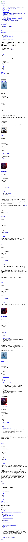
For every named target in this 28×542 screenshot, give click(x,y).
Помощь (5, 526)
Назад (2, 51)
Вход (2, 30)
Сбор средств (6, 20)
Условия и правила (7, 524)
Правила (5, 5)
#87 (4, 335)
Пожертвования (7, 19)
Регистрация (3, 32)
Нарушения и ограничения (9, 7)
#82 (4, 158)
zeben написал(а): (7, 112)
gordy (10, 48)
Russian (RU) (6, 520)
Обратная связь (6, 522)
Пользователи (6, 15)
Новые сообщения (7, 10)
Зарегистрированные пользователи (11, 16)
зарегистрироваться (7, 206)
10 (3, 67)
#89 (4, 426)
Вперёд (2, 72)
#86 (4, 302)
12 (3, 69)
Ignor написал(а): (7, 338)
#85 (4, 264)
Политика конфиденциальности (10, 525)
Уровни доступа (20, 7)
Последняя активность (8, 14)
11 (3, 68)
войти (25, 205)
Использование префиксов (9, 8)
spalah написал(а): (7, 428)
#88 (4, 380)
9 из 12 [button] (7, 73)
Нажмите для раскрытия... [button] (9, 115)
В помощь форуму (14, 20)
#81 (4, 110)
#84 (4, 236)
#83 (4, 191)
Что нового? (6, 12)
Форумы (5, 9)
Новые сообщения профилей (18, 13)
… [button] (3, 55)
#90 (4, 463)
